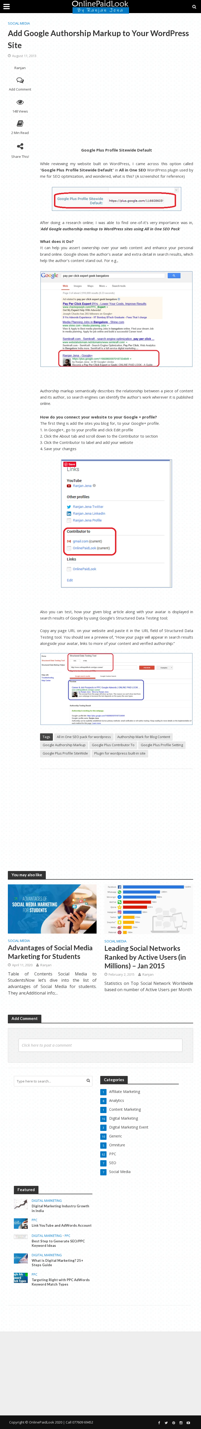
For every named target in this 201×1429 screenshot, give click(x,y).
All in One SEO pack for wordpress (84, 736)
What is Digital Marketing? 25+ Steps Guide (57, 1262)
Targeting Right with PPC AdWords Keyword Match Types (61, 1282)
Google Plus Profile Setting (162, 745)
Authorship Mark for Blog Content (143, 736)
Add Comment (20, 89)
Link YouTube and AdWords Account (62, 1225)
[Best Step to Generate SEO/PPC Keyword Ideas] (21, 1236)
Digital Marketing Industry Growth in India (60, 1208)
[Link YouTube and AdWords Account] (21, 1223)
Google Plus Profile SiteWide (65, 753)
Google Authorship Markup (64, 745)
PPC (34, 1220)
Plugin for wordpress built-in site (120, 753)
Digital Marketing (47, 1201)
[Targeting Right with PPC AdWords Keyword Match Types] (21, 1277)
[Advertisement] (116, 102)
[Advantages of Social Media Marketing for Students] (52, 908)
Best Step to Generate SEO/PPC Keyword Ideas (58, 1243)
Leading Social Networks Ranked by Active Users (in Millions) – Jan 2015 (145, 957)
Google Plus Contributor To (113, 745)
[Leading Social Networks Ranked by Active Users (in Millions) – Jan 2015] (148, 909)
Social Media (19, 23)
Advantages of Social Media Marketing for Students (50, 952)
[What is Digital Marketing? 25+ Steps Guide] (21, 1257)
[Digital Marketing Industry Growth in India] (21, 1203)
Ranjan (20, 68)
